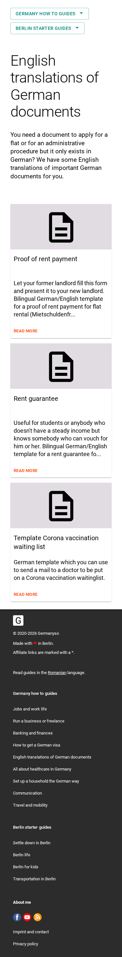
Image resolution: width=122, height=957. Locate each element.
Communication (27, 793)
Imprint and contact (31, 931)
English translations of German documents (52, 757)
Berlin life (21, 854)
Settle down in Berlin (31, 842)
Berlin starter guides (43, 28)
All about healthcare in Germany (42, 769)
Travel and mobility (30, 805)
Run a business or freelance (38, 721)
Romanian (57, 672)
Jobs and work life (30, 709)
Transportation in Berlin (34, 878)
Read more (25, 330)
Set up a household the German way (46, 781)
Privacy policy (25, 943)
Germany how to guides (45, 13)
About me (22, 902)
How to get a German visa (36, 745)
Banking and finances (33, 733)
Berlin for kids (25, 866)
